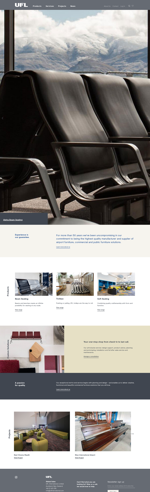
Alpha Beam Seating (13, 219)
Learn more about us (63, 247)
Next (131, 434)
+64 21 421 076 (51, 488)
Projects (62, 6)
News (73, 6)
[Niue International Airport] (103, 431)
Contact (115, 6)
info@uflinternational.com (55, 490)
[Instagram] (16, 477)
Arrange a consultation (91, 356)
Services (50, 6)
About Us (107, 6)
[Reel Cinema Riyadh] (42, 431)
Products (37, 6)
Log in (123, 6)
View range (18, 310)
